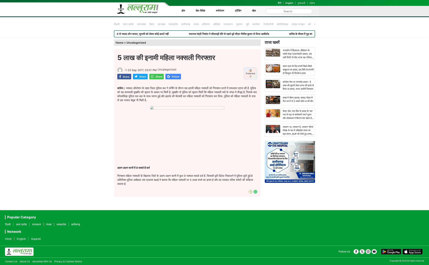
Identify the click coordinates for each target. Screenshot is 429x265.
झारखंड (161, 24)
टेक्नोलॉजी (268, 24)
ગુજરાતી (301, 3)
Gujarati (36, 239)
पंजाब (196, 24)
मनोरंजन (220, 10)
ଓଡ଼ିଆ (312, 3)
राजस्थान (228, 24)
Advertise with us (42, 261)
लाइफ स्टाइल (298, 24)
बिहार (152, 24)
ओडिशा (216, 24)
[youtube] (374, 251)
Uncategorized (136, 42)
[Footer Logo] (19, 252)
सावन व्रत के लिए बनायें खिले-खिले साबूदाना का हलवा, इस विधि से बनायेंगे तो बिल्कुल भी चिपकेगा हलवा (298, 69)
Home (120, 42)
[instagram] (368, 251)
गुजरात (239, 24)
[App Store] (413, 252)
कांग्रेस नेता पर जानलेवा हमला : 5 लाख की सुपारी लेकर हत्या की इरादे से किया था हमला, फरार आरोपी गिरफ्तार (298, 85)
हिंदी (279, 3)
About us (25, 261)
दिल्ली (117, 24)
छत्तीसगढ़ (185, 24)
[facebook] (356, 251)
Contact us (11, 261)
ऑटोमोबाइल (282, 24)
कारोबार (256, 24)
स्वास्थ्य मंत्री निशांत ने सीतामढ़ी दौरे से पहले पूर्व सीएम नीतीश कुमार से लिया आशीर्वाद (219, 34)
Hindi (8, 239)
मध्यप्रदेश (173, 24)
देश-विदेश (200, 10)
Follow (175, 76)
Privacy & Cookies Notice (68, 261)
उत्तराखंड (141, 24)
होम (183, 10)
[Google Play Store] (391, 252)
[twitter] (362, 251)
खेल (254, 10)
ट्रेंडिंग (238, 10)
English (289, 3)
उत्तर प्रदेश (128, 24)
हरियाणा (206, 24)
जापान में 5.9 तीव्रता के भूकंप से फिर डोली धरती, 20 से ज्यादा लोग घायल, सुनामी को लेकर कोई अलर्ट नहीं (108, 34)
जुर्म (247, 24)
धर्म (309, 24)
